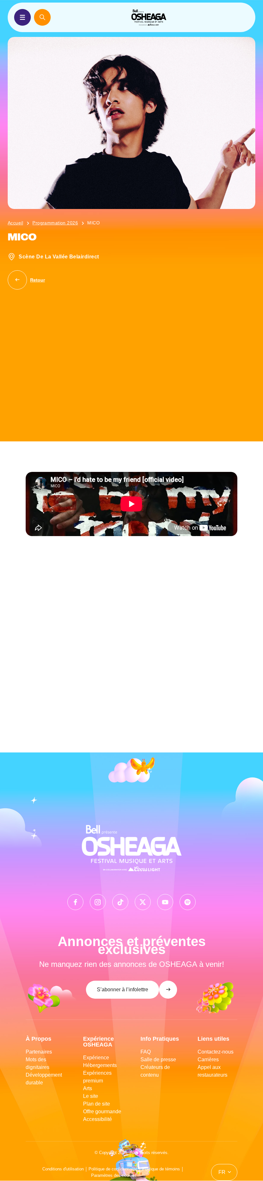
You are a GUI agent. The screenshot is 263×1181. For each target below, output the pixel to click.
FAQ (145, 1052)
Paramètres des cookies (113, 1175)
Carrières (208, 1059)
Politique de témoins (161, 1169)
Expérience (96, 1057)
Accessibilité (97, 1119)
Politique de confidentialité (113, 1169)
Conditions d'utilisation (63, 1169)
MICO (93, 222)
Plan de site (96, 1104)
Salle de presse (158, 1059)
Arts (87, 1088)
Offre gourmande (102, 1111)
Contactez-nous (215, 1052)
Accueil (15, 222)
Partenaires (39, 1052)
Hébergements (100, 1065)
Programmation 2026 (55, 222)
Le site (90, 1096)
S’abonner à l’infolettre (122, 989)
